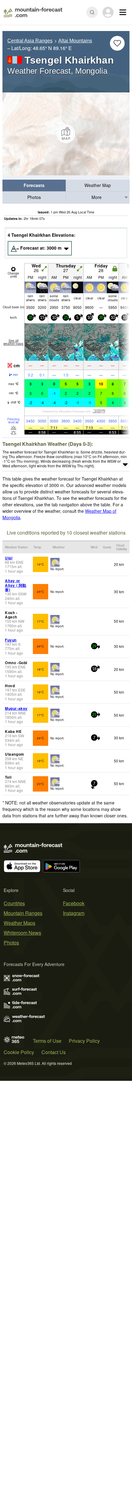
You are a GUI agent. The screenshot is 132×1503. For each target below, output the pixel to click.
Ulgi (8, 558)
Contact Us (53, 1052)
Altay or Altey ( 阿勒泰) (15, 585)
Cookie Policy (19, 1052)
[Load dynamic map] (66, 134)
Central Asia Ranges (29, 40)
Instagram (73, 913)
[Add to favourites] (117, 43)
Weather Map (97, 185)
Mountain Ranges (23, 913)
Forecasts (34, 185)
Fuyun (11, 640)
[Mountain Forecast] (33, 12)
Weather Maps (19, 922)
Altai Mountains (75, 40)
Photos (34, 197)
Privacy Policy (84, 1040)
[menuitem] (34, 186)
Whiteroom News (22, 932)
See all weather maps (13, 342)
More (96, 197)
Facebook (73, 903)
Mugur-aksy (16, 708)
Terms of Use (47, 1040)
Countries (14, 903)
